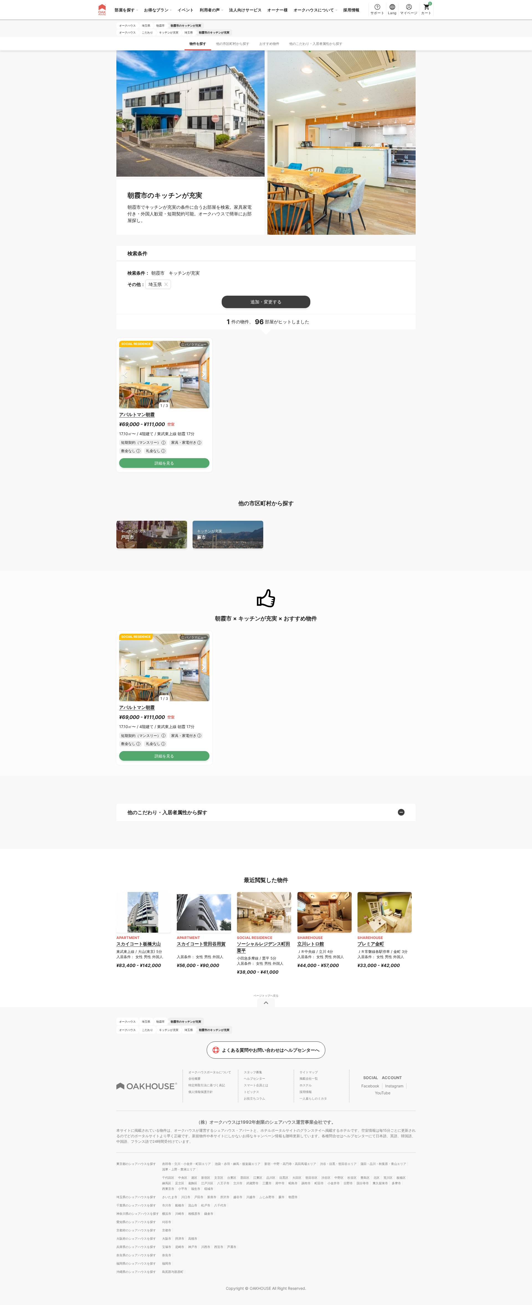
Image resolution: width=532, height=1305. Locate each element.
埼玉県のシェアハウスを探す (136, 1197)
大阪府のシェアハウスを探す (136, 1238)
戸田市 (133, 534)
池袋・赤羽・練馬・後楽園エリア (237, 1164)
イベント (186, 9)
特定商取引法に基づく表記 (206, 1085)
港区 (194, 1178)
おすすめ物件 (269, 44)
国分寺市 (363, 1183)
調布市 (306, 1183)
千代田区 (168, 1178)
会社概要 (194, 1078)
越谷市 (237, 1197)
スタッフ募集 (253, 1072)
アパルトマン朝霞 (137, 414)
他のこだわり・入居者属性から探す (315, 44)
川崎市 (179, 1214)
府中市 (280, 1183)
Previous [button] (125, 374)
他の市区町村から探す (232, 44)
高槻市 (192, 1238)
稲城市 (208, 1189)
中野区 (339, 1178)
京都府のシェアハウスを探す (136, 1230)
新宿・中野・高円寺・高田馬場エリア (290, 1164)
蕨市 (209, 534)
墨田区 (244, 1178)
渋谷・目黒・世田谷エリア (338, 1164)
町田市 (319, 1183)
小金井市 (334, 1183)
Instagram (394, 1086)
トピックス (251, 1092)
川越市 (250, 1197)
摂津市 (179, 1238)
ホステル (306, 1085)
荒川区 (388, 1178)
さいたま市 (169, 1197)
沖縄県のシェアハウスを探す (136, 1272)
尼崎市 (179, 1247)
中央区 (182, 1178)
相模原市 (194, 1214)
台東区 (231, 1178)
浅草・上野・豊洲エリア (179, 1169)
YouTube (382, 1092)
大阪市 (166, 1238)
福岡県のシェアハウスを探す (136, 1263)
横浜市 (166, 1214)
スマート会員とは (256, 1085)
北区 (377, 1178)
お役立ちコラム (254, 1098)
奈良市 (166, 1255)
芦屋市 (231, 1247)
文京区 (218, 1178)
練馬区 (166, 1183)
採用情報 (351, 9)
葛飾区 (192, 1183)
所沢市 (224, 1197)
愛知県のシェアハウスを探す (136, 1222)
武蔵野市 (252, 1183)
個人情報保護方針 (200, 1092)
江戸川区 (207, 1183)
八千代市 (220, 1205)
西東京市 (168, 1189)
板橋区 (401, 1178)
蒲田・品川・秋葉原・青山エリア (383, 1164)
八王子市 (223, 1183)
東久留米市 (380, 1183)
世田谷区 (311, 1178)
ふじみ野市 (267, 1197)
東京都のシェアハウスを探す (136, 1164)
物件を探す (198, 44)
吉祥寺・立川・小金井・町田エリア (186, 1164)
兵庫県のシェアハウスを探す (136, 1247)
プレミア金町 (370, 943)
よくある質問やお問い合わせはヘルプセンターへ (270, 1050)
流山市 (192, 1205)
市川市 (166, 1205)
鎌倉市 (208, 1214)
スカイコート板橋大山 (138, 943)
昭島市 (293, 1183)
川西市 (205, 1247)
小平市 (182, 1189)
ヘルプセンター (254, 1078)
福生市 (195, 1189)
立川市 (237, 1183)
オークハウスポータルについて (209, 1072)
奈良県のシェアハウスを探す (136, 1255)
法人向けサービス (245, 9)
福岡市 (166, 1263)
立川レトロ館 (310, 943)
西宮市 (218, 1247)
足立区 (179, 1183)
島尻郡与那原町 (172, 1272)
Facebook (370, 1086)
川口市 (185, 1197)
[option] (164, 375)
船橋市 (179, 1205)
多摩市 (396, 1183)
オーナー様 (277, 9)
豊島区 (365, 1178)
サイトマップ (309, 1072)
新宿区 (205, 1178)
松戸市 (205, 1205)
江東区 (257, 1178)
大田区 (296, 1178)
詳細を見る (164, 463)
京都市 (166, 1230)
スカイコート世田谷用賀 (201, 943)
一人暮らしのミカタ (313, 1098)
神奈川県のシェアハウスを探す (137, 1214)
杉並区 (352, 1178)
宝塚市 (166, 1247)
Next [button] (203, 374)
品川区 (270, 1178)
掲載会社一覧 (309, 1078)
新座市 (211, 1197)
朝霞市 (293, 1197)
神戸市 (192, 1247)
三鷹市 (267, 1183)
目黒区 (283, 1178)
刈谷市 (166, 1222)
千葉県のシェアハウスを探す (136, 1205)
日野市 (348, 1183)
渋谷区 (326, 1178)
